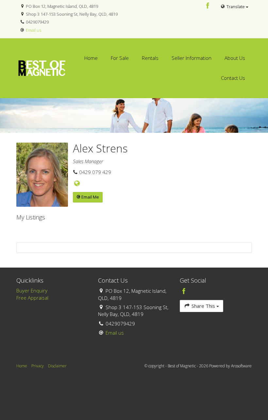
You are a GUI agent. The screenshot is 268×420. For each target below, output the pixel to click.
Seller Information (191, 58)
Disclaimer (57, 366)
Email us (33, 30)
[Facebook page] (208, 6)
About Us (235, 58)
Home (91, 58)
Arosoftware (241, 366)
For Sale (120, 58)
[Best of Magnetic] (42, 67)
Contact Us (233, 78)
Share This (203, 306)
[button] (88, 197)
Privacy (37, 366)
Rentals (150, 58)
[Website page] (77, 183)
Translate (236, 6)
